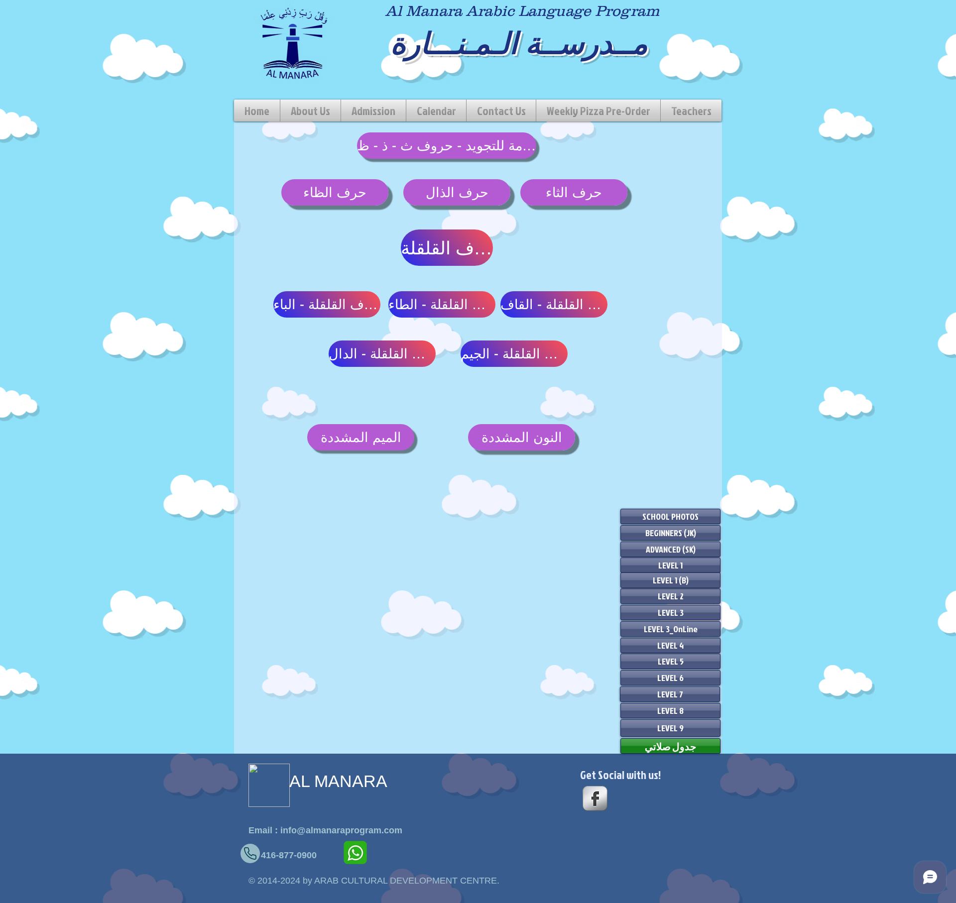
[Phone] (250, 853)
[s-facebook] (595, 798)
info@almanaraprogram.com (341, 830)
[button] (373, 110)
